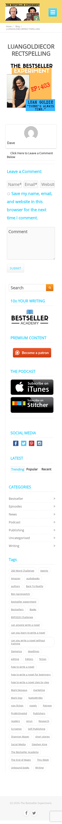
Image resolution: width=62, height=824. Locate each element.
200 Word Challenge (22, 570)
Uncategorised (19, 538)
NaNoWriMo (35, 697)
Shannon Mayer (20, 736)
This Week (43, 759)
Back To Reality (34, 586)
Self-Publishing (36, 728)
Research (44, 721)
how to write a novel (22, 666)
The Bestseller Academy (25, 752)
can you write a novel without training (28, 642)
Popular (32, 469)
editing (15, 659)
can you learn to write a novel (28, 632)
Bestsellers (17, 609)
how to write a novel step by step (30, 682)
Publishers (39, 713)
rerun (29, 721)
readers (15, 721)
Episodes (15, 506)
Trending (17, 469)
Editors (29, 659)
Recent (46, 469)
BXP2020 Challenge (22, 617)
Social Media (18, 744)
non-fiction (17, 705)
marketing (39, 690)
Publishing (16, 530)
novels (33, 705)
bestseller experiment (23, 601)
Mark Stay (16, 697)
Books (33, 609)
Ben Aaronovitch (20, 594)
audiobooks (33, 578)
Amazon (15, 578)
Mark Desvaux (19, 690)
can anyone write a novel (25, 625)
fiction (42, 659)
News (13, 514)
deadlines (33, 651)
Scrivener (16, 728)
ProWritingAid (19, 713)
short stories (42, 736)
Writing (14, 546)
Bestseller (16, 499)
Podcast (14, 522)
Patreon (47, 705)
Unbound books (20, 767)
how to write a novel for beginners (31, 674)
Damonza (16, 651)
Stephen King (39, 744)
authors (15, 586)
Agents (44, 570)
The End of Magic (21, 759)
